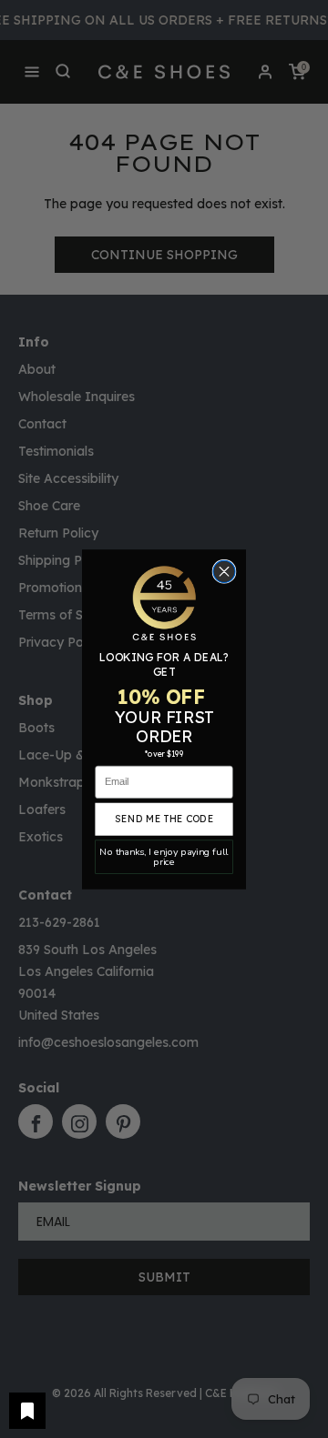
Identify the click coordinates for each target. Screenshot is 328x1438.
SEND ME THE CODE (164, 818)
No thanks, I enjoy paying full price (164, 856)
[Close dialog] (224, 571)
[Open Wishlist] (27, 1411)
